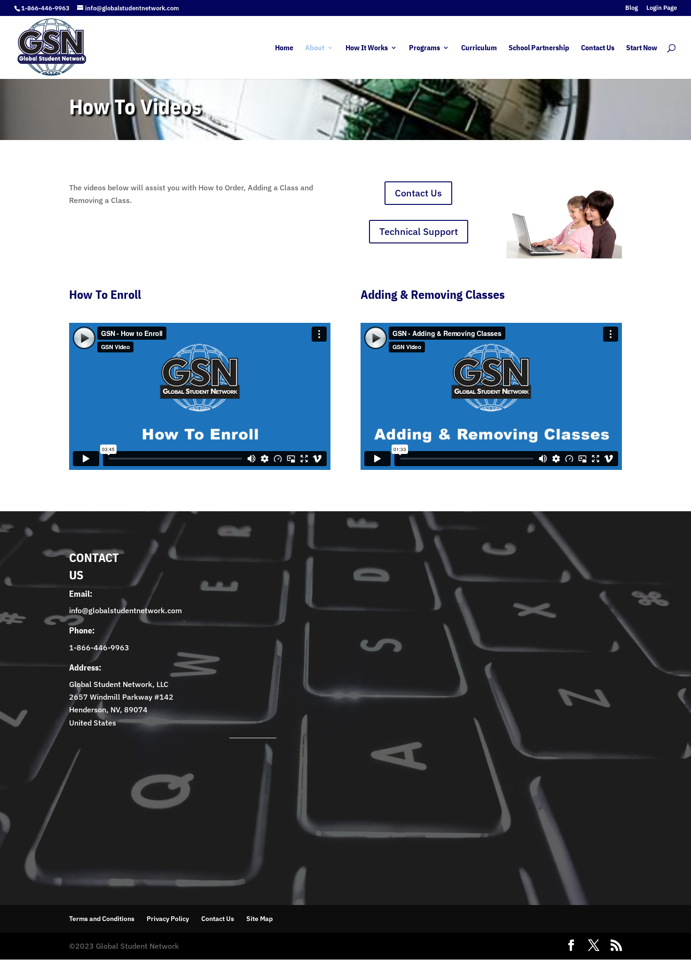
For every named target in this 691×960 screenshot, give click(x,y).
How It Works (367, 48)
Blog (631, 8)
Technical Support (418, 231)
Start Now (641, 48)
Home (284, 48)
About (314, 48)
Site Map (259, 918)
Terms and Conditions (101, 918)
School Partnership (539, 48)
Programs (424, 48)
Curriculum (479, 48)
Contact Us (597, 48)
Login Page (661, 8)
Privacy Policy (168, 918)
